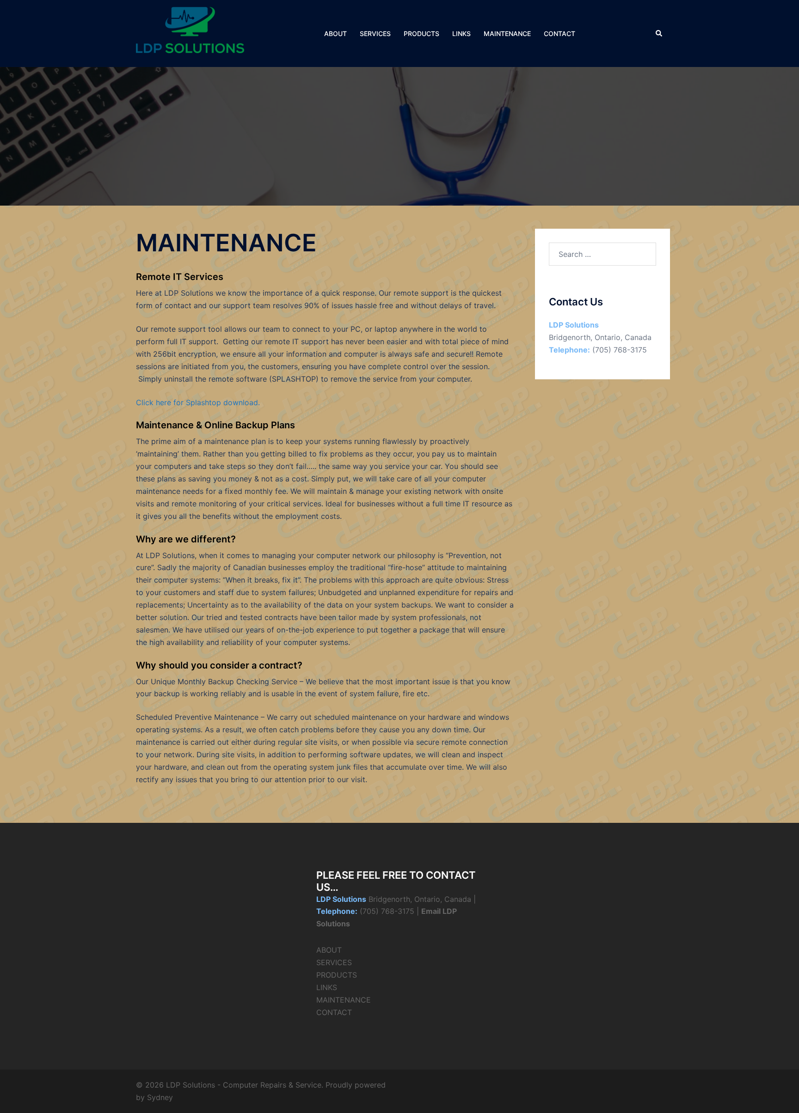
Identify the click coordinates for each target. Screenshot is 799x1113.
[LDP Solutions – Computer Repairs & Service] (190, 32)
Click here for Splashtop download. (198, 402)
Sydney (160, 1097)
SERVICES (375, 33)
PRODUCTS (421, 33)
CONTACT (559, 33)
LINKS (461, 33)
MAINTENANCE (507, 33)
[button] (659, 33)
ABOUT (335, 33)
